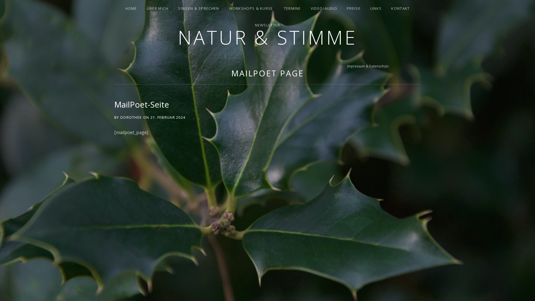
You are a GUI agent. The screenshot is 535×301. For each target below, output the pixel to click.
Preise (354, 8)
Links (376, 8)
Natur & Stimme (267, 37)
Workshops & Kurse (251, 8)
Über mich (158, 8)
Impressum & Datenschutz (368, 66)
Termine (292, 8)
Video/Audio (324, 8)
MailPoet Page (267, 73)
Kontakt (400, 8)
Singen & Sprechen (198, 8)
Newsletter (267, 25)
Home (131, 8)
